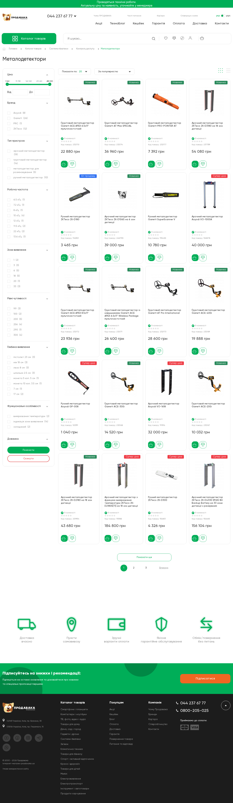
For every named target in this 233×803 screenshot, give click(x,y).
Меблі (64, 774)
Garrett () (20, 118)
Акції (98, 23)
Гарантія (158, 23)
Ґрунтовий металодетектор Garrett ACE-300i (121, 405)
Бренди (152, 714)
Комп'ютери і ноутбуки (74, 714)
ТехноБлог (117, 23)
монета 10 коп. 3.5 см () (27, 383)
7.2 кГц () (18, 205)
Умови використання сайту (16, 769)
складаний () (21, 427)
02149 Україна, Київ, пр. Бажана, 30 (24, 721)
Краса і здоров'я (70, 764)
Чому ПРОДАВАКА (102, 16)
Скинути (28, 458)
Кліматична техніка (72, 749)
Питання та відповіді (121, 744)
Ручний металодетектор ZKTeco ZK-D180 (75, 218)
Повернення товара (121, 739)
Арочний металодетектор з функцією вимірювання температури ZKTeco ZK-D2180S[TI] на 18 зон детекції (121, 501)
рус (228, 15)
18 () (16, 276)
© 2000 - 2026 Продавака (15, 761)
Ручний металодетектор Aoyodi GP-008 (75, 405)
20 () (16, 281)
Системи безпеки (71, 739)
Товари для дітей (70, 769)
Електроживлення (71, 779)
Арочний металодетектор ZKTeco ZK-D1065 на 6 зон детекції (120, 219)
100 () (17, 314)
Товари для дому (70, 724)
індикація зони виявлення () (30, 421)
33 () (16, 286)
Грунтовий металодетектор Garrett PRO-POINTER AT (164, 124)
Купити (64, 164)
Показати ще (144, 557)
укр (218, 15)
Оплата (179, 23)
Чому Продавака (158, 709)
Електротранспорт (72, 784)
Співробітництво (158, 724)
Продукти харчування (73, 793)
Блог (112, 719)
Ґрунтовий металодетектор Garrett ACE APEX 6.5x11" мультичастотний (77, 126)
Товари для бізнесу (71, 754)
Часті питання (134, 16)
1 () (15, 260)
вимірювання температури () (31, 416)
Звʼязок (64, 744)
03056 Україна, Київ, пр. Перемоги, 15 (25, 727)
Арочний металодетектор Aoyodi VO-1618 (163, 405)
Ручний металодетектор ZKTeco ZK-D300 (162, 498)
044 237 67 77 (59, 16)
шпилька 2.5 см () (24, 373)
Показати (28, 450)
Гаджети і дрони (70, 734)
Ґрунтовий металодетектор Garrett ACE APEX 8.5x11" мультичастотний (77, 313)
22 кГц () (19, 231)
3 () (16, 265)
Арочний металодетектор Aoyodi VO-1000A (207, 218)
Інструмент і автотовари (75, 788)
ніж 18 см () (20, 362)
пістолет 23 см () (24, 357)
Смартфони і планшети (74, 709)
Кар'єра (161, 16)
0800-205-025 (194, 711)
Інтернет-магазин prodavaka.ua (19, 764)
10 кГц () (18, 215)
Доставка (200, 23)
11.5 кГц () (19, 226)
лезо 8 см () (21, 368)
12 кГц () (18, 221)
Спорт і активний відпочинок (77, 759)
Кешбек (138, 23)
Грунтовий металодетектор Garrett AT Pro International (164, 311)
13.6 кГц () (19, 237)
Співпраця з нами (189, 16)
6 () (16, 270)
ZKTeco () (20, 129)
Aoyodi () (19, 113)
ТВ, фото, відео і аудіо (73, 719)
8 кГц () (18, 210)
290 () (17, 330)
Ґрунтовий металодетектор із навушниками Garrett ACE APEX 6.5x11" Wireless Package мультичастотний (122, 314)
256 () (17, 324)
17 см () (18, 394)
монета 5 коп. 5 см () (26, 378)
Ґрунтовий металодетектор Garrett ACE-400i (208, 311)
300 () (17, 335)
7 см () (17, 389)
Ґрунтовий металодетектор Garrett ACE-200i (208, 405)
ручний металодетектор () (30, 177)
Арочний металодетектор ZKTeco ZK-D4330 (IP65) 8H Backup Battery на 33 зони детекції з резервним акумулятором (207, 502)
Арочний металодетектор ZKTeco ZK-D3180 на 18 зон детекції (207, 126)
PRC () (17, 123)
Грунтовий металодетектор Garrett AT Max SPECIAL (121, 124)
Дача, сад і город (71, 729)
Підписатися (205, 678)
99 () (17, 308)
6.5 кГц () (19, 200)
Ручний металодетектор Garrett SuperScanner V (162, 218)
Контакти (222, 23)
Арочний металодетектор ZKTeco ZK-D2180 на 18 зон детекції (76, 500)
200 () (17, 319)
